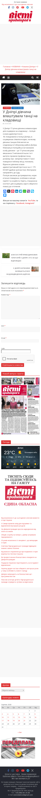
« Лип (20, 732)
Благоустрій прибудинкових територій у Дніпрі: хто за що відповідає (24, 258)
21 (24, 721)
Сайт (3, 348)
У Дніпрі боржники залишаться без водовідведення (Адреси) (18, 271)
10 (2, 717)
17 (2, 721)
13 (19, 717)
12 (14, 717)
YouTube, (32, 200)
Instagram (29, 203)
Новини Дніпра (17, 108)
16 (35, 717)
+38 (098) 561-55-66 (22, 793)
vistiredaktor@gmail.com (23, 795)
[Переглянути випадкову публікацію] (37, 77)
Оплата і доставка (12, 774)
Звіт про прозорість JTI (21, 778)
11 (8, 717)
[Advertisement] (20, 44)
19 (14, 721)
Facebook (20, 203)
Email (3, 338)
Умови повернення (28, 774)
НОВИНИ (7, 108)
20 (19, 721)
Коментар (5, 295)
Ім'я (3, 326)
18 (8, 721)
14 (24, 717)
